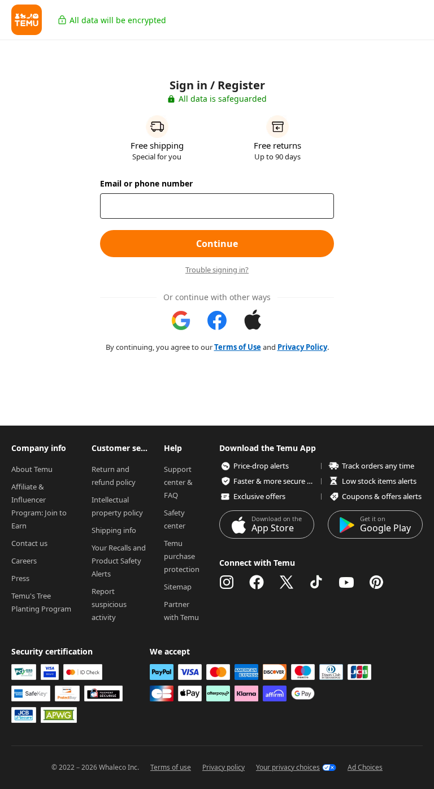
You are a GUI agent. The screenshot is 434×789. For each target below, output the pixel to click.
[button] (26, 20)
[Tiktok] (316, 582)
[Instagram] (226, 582)
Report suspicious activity (110, 604)
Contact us (29, 543)
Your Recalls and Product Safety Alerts (119, 561)
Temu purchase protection (181, 556)
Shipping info (114, 530)
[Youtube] (346, 582)
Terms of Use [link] (237, 347)
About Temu (32, 469)
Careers (24, 561)
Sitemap (178, 587)
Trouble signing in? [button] (217, 270)
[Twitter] (286, 582)
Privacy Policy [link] (302, 347)
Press (20, 578)
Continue (217, 243)
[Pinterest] (376, 582)
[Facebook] (256, 582)
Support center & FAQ (179, 482)
